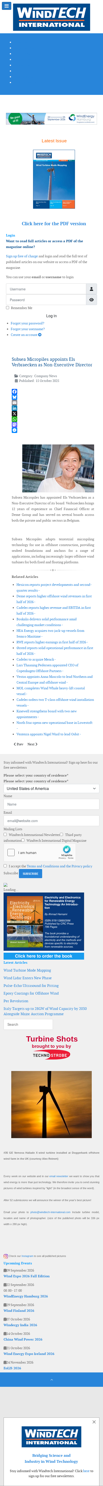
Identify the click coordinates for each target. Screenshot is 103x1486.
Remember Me (21, 308)
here (86, 1471)
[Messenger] (53, 430)
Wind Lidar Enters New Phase (28, 978)
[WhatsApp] (53, 419)
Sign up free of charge (22, 256)
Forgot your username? (28, 329)
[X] (53, 413)
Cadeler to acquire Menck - (36, 659)
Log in (51, 315)
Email (8, 812)
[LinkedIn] (53, 408)
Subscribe (11, 873)
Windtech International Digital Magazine (56, 840)
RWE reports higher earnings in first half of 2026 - (52, 642)
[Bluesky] (53, 397)
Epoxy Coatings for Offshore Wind (31, 993)
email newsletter (58, 1176)
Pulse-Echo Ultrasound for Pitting (31, 985)
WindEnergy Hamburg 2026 (26, 1296)
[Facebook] (53, 391)
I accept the (50, 866)
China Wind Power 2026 (23, 1339)
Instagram (27, 1256)
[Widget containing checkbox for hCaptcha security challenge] (40, 852)
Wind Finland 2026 (19, 1310)
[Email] (53, 402)
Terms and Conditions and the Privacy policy (59, 866)
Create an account (24, 335)
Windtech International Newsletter (34, 835)
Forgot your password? (27, 323)
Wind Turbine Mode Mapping (27, 970)
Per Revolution (16, 1001)
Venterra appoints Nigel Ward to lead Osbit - (49, 734)
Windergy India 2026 (20, 1325)
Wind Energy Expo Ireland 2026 (29, 1354)
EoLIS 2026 (12, 1368)
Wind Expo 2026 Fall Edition (27, 1276)
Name (8, 796)
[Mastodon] (53, 424)
